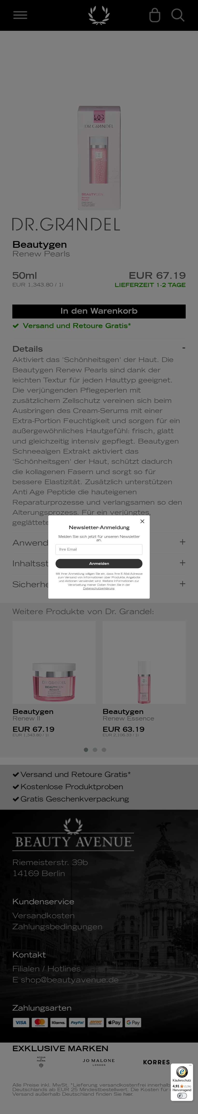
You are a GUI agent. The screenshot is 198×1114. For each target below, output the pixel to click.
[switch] (182, 1096)
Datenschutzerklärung (98, 588)
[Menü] (190, 1066)
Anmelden (99, 563)
